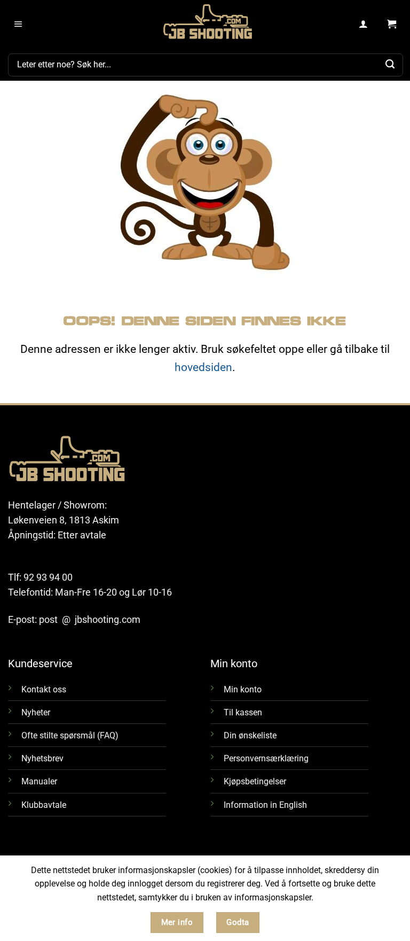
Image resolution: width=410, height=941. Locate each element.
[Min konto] (363, 24)
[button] (18, 24)
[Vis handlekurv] (391, 24)
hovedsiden (203, 367)
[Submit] (390, 64)
